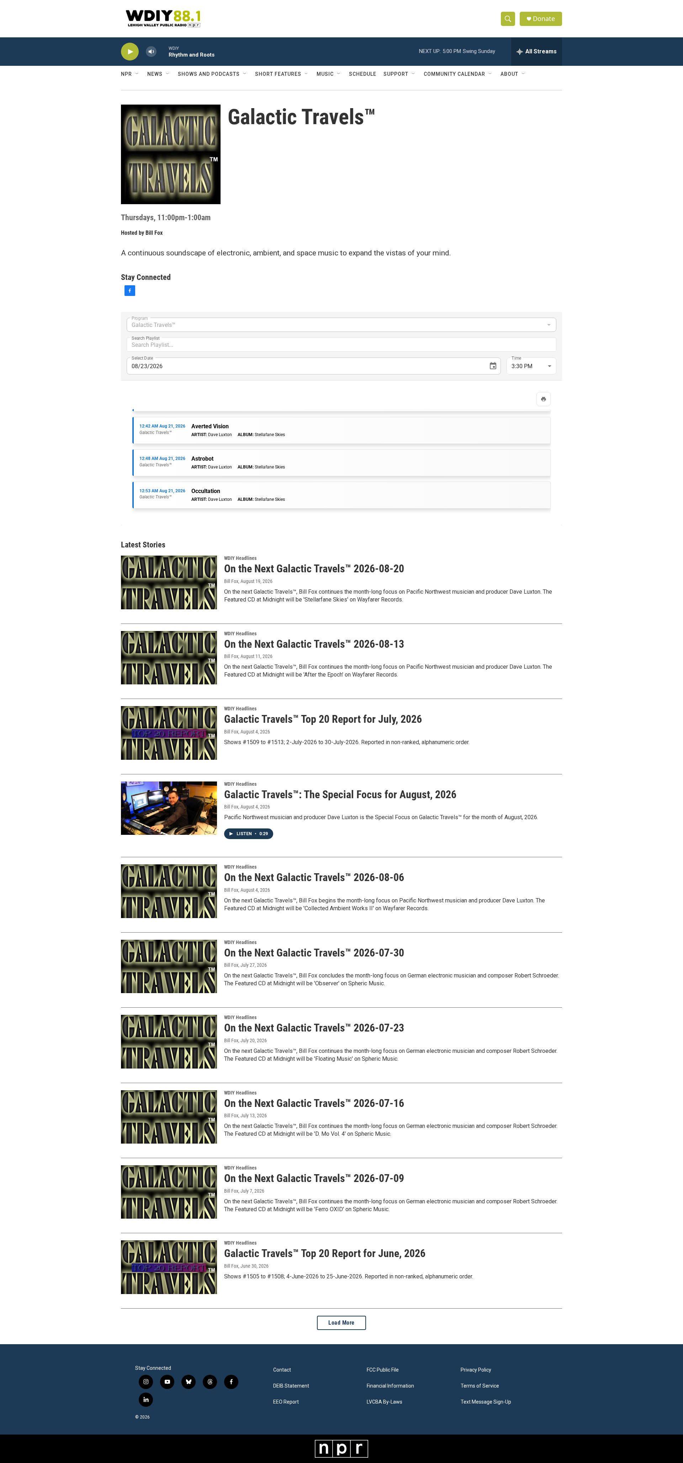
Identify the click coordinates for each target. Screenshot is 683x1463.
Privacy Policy (476, 1370)
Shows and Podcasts (209, 74)
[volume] (151, 52)
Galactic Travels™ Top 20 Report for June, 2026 (324, 1253)
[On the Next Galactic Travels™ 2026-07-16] (169, 1117)
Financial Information (390, 1386)
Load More (341, 1322)
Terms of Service (480, 1386)
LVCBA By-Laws (384, 1402)
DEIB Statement (291, 1386)
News (155, 74)
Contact (282, 1370)
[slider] (163, 51)
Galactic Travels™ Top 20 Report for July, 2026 (323, 719)
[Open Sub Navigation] (137, 74)
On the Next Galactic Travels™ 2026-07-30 (314, 953)
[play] (130, 52)
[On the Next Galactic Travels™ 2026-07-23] (169, 1041)
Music (325, 74)
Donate (544, 18)
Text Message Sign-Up (486, 1402)
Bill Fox (154, 232)
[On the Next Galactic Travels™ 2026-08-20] (169, 582)
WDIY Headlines (240, 558)
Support (395, 74)
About (509, 74)
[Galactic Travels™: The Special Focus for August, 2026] (169, 808)
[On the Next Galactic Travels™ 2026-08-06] (169, 891)
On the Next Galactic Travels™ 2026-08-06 (314, 877)
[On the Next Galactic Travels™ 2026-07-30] (169, 966)
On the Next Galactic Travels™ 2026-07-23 (314, 1028)
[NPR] (341, 1449)
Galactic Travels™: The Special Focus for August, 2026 (340, 794)
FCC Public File (383, 1370)
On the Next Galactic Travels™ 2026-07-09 (314, 1178)
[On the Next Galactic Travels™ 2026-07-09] (169, 1192)
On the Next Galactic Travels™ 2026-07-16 (314, 1103)
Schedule (362, 74)
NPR (126, 74)
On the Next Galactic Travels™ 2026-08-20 (314, 568)
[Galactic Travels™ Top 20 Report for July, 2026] (169, 732)
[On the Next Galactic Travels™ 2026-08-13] (169, 657)
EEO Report (286, 1402)
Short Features (278, 74)
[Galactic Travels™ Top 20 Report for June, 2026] (169, 1267)
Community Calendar (454, 74)
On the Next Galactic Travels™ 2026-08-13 (314, 644)
